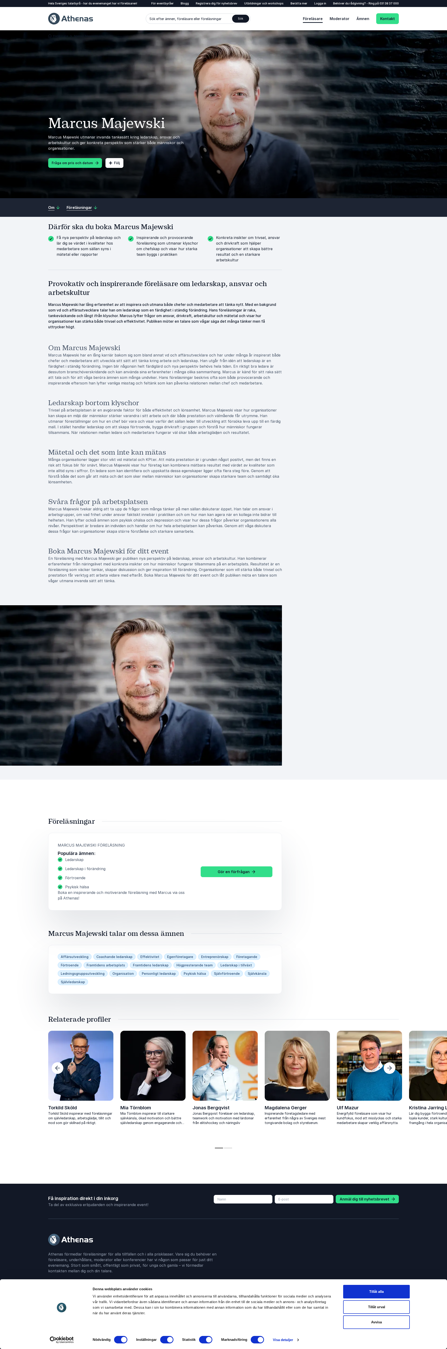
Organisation (123, 973)
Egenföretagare (180, 957)
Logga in (320, 3)
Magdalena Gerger (286, 1107)
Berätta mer (299, 3)
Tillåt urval (376, 1307)
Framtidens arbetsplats (106, 965)
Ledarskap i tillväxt (236, 965)
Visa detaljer (283, 1340)
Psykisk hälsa (195, 973)
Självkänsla (257, 973)
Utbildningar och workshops (264, 3)
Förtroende (70, 965)
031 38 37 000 (389, 3)
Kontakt (387, 18)
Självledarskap (73, 982)
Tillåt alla (376, 1292)
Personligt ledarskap (159, 973)
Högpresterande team (194, 965)
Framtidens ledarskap (151, 965)
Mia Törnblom (135, 1107)
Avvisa (376, 1322)
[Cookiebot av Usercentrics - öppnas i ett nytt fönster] (61, 1339)
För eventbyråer (162, 3)
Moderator (339, 18)
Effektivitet (149, 957)
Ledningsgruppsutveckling (83, 973)
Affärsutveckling (74, 957)
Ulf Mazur (348, 1107)
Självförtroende (227, 973)
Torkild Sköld (62, 1107)
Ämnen (362, 18)
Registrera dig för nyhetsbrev (216, 3)
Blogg (185, 3)
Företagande (246, 957)
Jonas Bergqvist (211, 1107)
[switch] (166, 1339)
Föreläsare (313, 18)
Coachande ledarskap (114, 957)
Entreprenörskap (214, 957)
